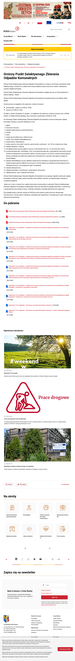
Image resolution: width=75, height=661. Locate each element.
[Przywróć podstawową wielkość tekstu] (28, 23)
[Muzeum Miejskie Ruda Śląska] (28, 559)
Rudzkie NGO (8, 41)
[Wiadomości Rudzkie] (52, 559)
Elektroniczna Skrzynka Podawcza (62, 627)
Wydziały (55, 625)
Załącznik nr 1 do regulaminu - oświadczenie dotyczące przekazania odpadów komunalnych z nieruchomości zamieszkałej (39, 228)
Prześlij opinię (65, 484)
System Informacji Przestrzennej (39, 630)
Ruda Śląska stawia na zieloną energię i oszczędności (37, 449)
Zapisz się (54, 597)
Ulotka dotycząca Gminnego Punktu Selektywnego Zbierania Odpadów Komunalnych (32, 211)
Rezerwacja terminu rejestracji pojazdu (12, 511)
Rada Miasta (56, 623)
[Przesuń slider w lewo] (25, 548)
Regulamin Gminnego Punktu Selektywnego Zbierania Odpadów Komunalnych (30, 222)
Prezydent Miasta (57, 620)
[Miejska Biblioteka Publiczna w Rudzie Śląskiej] (34, 559)
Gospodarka (51, 36)
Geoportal (33, 632)
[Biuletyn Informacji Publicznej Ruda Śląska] (69, 23)
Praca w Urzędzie (57, 629)
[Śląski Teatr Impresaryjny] (40, 559)
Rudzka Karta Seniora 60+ (63, 511)
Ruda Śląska (22, 36)
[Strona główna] (11, 29)
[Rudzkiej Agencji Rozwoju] (22, 559)
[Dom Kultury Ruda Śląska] (46, 559)
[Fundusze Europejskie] (49, 23)
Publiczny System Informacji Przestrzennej (46, 511)
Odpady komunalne (33, 64)
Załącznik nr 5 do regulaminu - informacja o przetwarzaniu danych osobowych (30, 305)
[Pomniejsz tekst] (24, 23)
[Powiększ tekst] (33, 23)
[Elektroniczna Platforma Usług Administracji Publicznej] (60, 23)
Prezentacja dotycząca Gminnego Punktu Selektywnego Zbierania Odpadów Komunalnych (33, 216)
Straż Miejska (29, 511)
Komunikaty (34, 618)
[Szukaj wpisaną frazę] (69, 29)
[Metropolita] (16, 559)
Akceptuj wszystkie (65, 649)
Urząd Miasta (8, 36)
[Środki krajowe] (39, 23)
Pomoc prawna (63, 532)
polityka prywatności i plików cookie (48, 604)
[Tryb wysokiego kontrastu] (20, 23)
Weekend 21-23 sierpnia (37, 356)
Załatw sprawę (57, 618)
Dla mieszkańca (36, 36)
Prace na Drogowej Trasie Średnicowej (36, 55)
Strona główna (8, 64)
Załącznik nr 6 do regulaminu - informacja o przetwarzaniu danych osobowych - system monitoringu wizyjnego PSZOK (39, 311)
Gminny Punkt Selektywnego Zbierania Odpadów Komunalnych (25, 67)
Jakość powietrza (29, 532)
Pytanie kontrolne (46, 590)
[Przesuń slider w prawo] (49, 548)
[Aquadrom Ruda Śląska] (58, 559)
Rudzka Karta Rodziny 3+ (46, 532)
